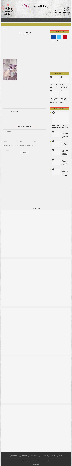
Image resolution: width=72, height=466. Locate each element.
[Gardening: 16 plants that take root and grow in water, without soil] (64, 93)
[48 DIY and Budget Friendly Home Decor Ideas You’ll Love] (60, 118)
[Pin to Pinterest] (23, 106)
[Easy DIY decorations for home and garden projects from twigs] (56, 162)
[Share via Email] (30, 106)
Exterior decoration (27, 20)
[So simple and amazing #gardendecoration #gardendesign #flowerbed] (36, 308)
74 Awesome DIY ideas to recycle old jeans (54, 86)
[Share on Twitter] (22, 106)
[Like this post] (19, 106)
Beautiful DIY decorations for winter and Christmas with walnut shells (65, 173)
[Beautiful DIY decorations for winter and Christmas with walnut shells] (56, 172)
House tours (36, 20)
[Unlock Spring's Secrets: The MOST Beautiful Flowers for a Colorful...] (36, 211)
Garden (17, 20)
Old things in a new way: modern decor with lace (65, 144)
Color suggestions (45, 20)
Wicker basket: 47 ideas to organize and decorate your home (65, 153)
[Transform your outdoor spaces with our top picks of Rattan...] (36, 259)
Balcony (54, 20)
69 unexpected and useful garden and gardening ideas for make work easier (54, 100)
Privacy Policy (61, 20)
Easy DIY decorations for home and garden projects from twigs (65, 163)
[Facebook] (31, 14)
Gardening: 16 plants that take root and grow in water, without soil (64, 100)
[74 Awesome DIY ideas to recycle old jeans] (54, 80)
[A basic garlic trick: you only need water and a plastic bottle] (64, 80)
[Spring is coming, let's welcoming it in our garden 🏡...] (36, 357)
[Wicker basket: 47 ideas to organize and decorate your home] (56, 152)
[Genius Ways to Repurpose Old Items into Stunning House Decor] (56, 134)
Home (4, 28)
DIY (4, 20)
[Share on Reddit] (26, 106)
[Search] (67, 20)
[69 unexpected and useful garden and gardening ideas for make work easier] (54, 93)
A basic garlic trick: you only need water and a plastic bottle (64, 86)
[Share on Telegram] (27, 106)
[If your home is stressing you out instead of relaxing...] (36, 405)
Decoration (11, 20)
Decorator (27, 35)
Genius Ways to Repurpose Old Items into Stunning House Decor (65, 135)
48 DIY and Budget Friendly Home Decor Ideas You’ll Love (60, 126)
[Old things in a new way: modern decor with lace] (56, 144)
